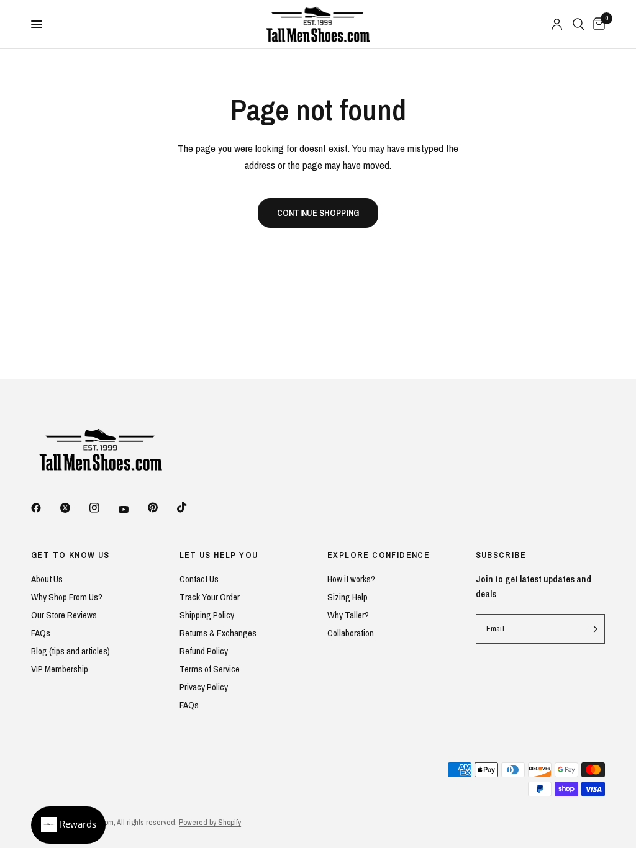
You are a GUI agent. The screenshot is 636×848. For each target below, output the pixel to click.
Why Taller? (348, 614)
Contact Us (199, 578)
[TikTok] (190, 507)
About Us (47, 578)
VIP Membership (59, 668)
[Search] (578, 24)
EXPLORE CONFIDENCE (378, 555)
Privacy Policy (203, 686)
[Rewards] (68, 825)
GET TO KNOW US (70, 555)
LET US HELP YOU (218, 555)
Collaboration (350, 632)
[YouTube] (132, 509)
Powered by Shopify (210, 822)
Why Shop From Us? (66, 596)
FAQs (40, 632)
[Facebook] (44, 507)
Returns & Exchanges (218, 632)
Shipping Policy (206, 614)
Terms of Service (209, 668)
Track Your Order (209, 596)
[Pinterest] (161, 507)
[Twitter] (74, 507)
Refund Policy (203, 650)
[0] (597, 24)
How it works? (351, 578)
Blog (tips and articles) (70, 650)
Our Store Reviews (64, 614)
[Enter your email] (592, 629)
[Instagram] (103, 507)
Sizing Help (347, 596)
